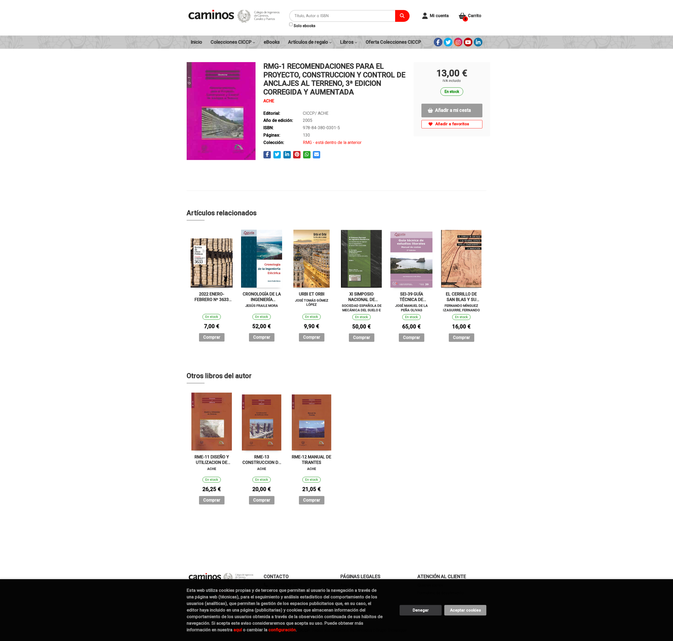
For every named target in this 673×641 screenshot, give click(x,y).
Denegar (421, 610)
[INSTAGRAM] (458, 42)
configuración (282, 629)
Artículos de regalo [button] (308, 42)
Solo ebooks (304, 26)
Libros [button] (347, 42)
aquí (237, 629)
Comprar (211, 337)
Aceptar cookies (465, 610)
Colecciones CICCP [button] (232, 42)
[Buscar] (402, 16)
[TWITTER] (448, 42)
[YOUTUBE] (468, 42)
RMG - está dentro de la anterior (332, 142)
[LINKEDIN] (478, 42)
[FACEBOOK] (438, 42)
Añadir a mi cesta (453, 110)
